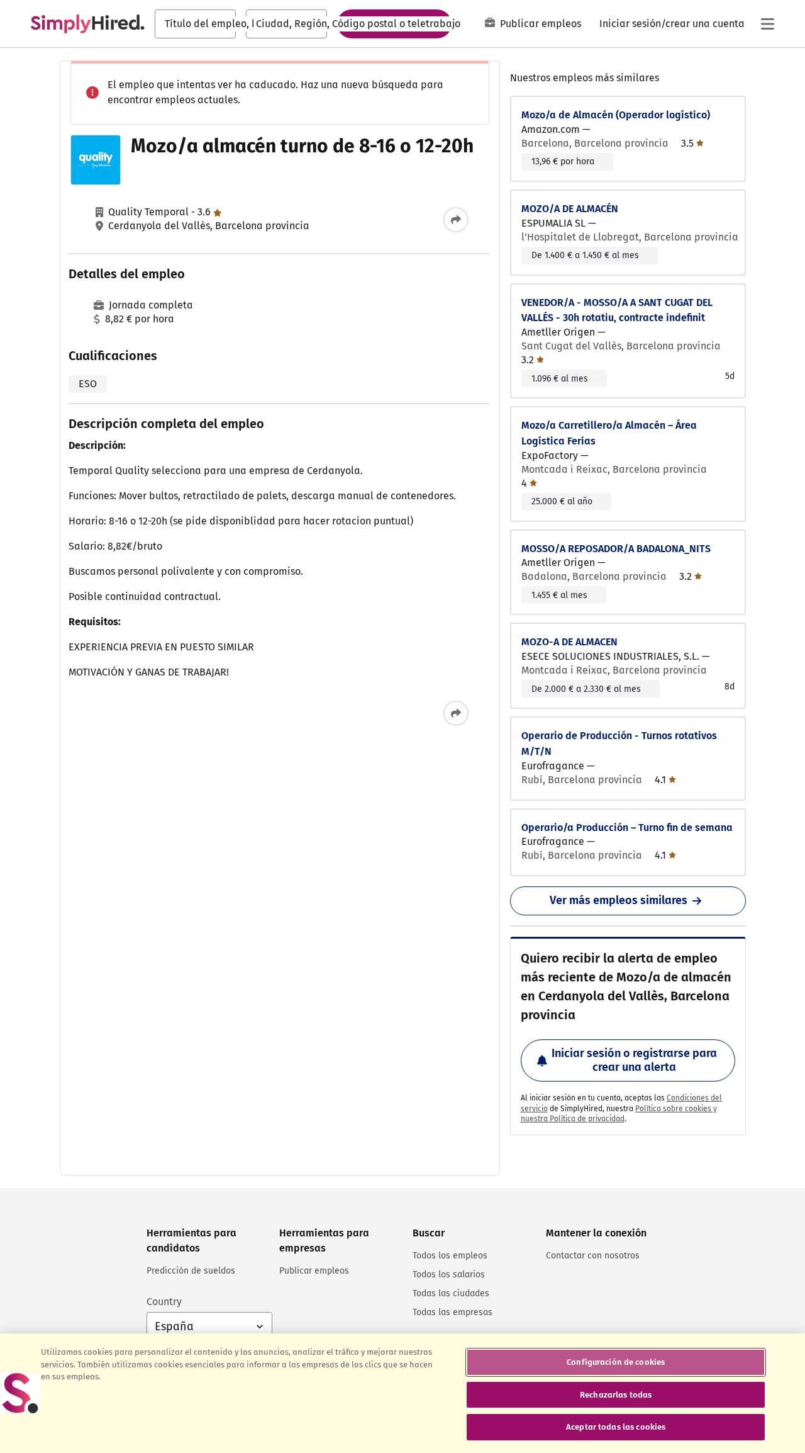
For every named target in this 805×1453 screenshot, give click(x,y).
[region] (402, 1393)
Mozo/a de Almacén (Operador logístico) (615, 115)
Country (164, 1302)
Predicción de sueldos (191, 1270)
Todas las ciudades (451, 1293)
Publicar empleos (540, 24)
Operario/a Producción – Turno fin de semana (627, 828)
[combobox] (195, 23)
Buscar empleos (394, 23)
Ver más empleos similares (618, 900)
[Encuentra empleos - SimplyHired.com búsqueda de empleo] (87, 23)
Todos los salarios (449, 1274)
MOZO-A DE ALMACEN (569, 642)
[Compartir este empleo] (456, 219)
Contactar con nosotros (593, 1255)
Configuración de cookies (616, 1362)
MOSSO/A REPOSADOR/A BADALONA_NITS (616, 549)
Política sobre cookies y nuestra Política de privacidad (619, 1114)
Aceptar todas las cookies (615, 1427)
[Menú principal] (767, 23)
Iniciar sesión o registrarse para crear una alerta (634, 1060)
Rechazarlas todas (616, 1394)
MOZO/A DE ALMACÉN (569, 209)
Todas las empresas (452, 1312)
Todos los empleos (450, 1255)
